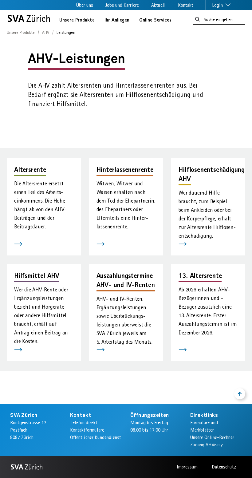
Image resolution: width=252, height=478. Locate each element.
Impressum (187, 467)
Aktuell (158, 5)
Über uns (84, 5)
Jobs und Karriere (122, 5)
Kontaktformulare (87, 430)
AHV (45, 32)
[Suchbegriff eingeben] (197, 19)
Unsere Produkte (77, 20)
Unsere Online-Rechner (212, 437)
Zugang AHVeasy (206, 445)
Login (218, 5)
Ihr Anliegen (116, 20)
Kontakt (185, 5)
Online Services (155, 20)
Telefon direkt (83, 422)
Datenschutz (224, 467)
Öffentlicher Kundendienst (95, 437)
